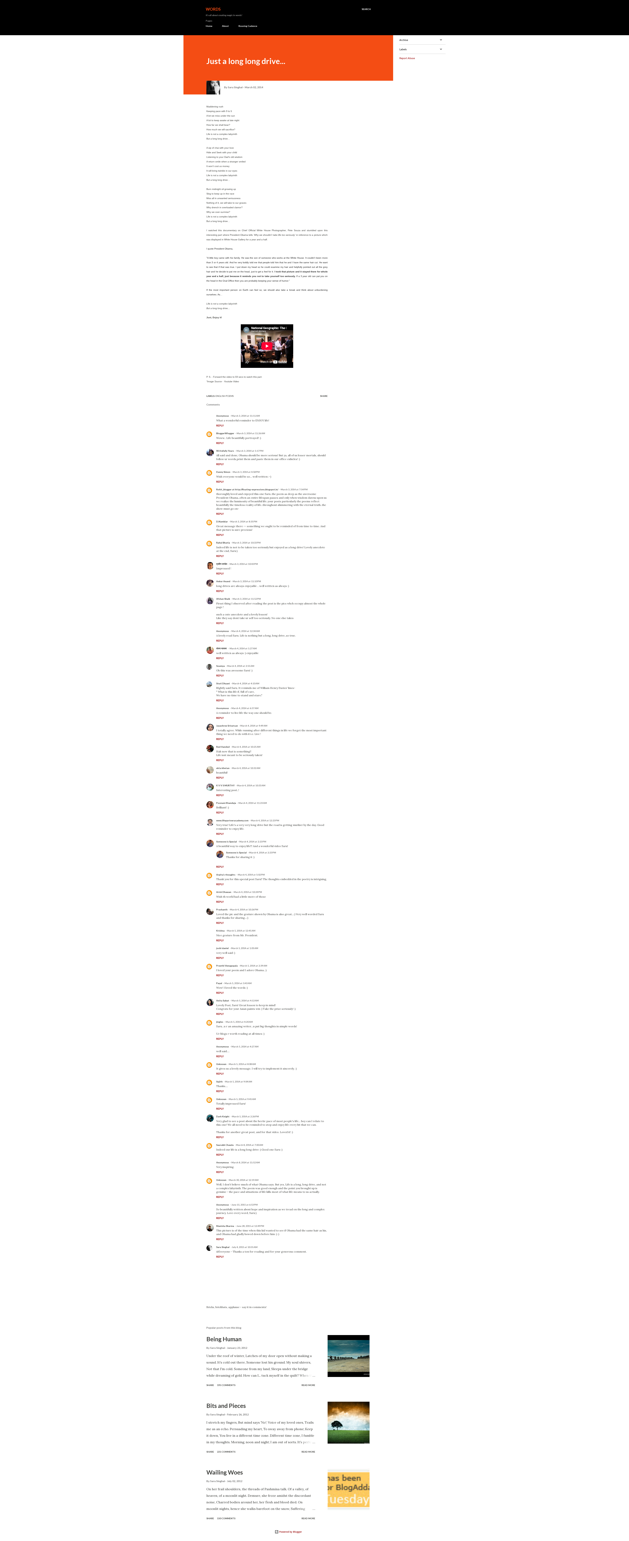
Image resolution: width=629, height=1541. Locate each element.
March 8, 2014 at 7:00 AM (249, 1145)
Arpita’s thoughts (225, 874)
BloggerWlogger (225, 433)
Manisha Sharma (225, 1226)
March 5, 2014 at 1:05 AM (244, 948)
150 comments (226, 1518)
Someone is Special (226, 841)
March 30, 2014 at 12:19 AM (243, 1180)
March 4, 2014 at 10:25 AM (246, 746)
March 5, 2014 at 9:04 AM (238, 1081)
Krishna (220, 930)
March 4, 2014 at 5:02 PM (251, 874)
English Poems (225, 396)
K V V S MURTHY (225, 785)
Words (213, 9)
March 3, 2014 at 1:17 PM (250, 450)
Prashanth (222, 909)
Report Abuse (407, 58)
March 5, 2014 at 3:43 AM (238, 983)
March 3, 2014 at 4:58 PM (246, 472)
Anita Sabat (222, 1000)
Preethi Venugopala (227, 965)
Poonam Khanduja (226, 803)
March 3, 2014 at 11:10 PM (247, 581)
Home (209, 26)
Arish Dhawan (223, 892)
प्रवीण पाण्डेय (221, 564)
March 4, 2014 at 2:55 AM (240, 665)
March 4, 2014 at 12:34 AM (245, 631)
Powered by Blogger (290, 1531)
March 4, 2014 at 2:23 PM (252, 841)
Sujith (219, 1081)
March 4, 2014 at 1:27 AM (243, 648)
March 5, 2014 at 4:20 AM (239, 1021)
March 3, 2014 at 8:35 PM (243, 521)
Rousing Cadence (247, 26)
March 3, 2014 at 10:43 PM (244, 564)
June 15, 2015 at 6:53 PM (244, 1204)
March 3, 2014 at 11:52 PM (247, 598)
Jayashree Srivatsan (227, 725)
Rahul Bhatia (223, 542)
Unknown (221, 1064)
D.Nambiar (222, 521)
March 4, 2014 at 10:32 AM (246, 768)
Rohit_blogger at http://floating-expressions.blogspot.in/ (247, 489)
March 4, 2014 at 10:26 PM (244, 909)
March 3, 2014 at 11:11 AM (245, 415)
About (225, 26)
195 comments (226, 1385)
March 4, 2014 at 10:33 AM (251, 785)
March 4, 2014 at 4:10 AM (245, 683)
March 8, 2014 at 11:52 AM (245, 1162)
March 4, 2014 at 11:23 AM (252, 803)
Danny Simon (223, 472)
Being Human (224, 1339)
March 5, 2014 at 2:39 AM (253, 965)
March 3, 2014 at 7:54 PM (294, 489)
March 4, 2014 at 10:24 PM (248, 892)
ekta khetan (222, 768)
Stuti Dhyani (223, 683)
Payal (219, 983)
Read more (308, 1385)
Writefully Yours (225, 450)
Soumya (220, 665)
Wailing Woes (224, 1472)
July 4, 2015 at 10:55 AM (244, 1247)
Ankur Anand (223, 581)
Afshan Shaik (223, 598)
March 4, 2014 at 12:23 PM (265, 820)
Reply (220, 425)
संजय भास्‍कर (221, 648)
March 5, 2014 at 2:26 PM (245, 1116)
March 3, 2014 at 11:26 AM (251, 433)
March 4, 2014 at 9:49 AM (253, 725)
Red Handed (223, 746)
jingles (219, 1021)
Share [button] (324, 396)
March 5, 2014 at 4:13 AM (245, 1000)
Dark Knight (222, 1116)
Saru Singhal (222, 1247)
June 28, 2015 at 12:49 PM (250, 1226)
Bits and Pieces (226, 1405)
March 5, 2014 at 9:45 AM (242, 1099)
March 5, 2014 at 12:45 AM (241, 930)
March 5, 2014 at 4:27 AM (244, 1046)
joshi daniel (222, 948)
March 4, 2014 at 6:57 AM (244, 708)
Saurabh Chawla (225, 1145)
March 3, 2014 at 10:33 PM (246, 542)
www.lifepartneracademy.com (232, 820)
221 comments (226, 1451)
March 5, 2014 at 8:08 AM (242, 1064)
